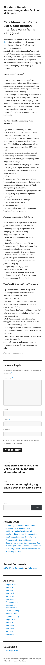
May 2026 (10, 593)
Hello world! (33, 568)
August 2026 (11, 584)
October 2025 (11, 614)
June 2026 (10, 590)
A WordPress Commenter (14, 568)
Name (6, 409)
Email (6, 420)
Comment (8, 378)
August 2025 (11, 619)
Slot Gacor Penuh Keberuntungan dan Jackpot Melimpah (21, 10)
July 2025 (9, 622)
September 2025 (12, 616)
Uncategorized (12, 650)
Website (7, 430)
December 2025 (12, 608)
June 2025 (10, 625)
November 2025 (12, 611)
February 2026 (12, 602)
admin (8, 353)
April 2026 (10, 596)
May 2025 (10, 628)
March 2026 (11, 599)
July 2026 (9, 587)
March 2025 (10, 634)
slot (5, 42)
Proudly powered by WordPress (15, 661)
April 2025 (10, 631)
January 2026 (11, 605)
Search (6, 503)
